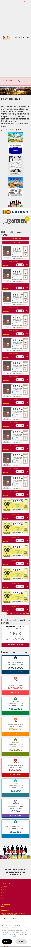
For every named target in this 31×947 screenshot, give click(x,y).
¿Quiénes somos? (5, 886)
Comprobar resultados (15, 645)
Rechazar (21, 942)
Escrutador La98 (5, 894)
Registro (3, 900)
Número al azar (16, 242)
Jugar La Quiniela (15, 774)
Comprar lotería (5, 887)
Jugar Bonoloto (15, 754)
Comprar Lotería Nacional (15, 836)
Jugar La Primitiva (15, 713)
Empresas (3, 892)
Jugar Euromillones (15, 672)
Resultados (3, 889)
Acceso (19, 37)
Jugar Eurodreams (15, 815)
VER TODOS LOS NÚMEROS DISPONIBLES (18, 613)
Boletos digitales (5, 897)
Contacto (3, 891)
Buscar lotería (16, 238)
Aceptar (6, 942)
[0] (24, 38)
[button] (2, 93)
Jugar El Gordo (15, 692)
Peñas (2, 895)
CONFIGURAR (5, 934)
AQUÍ (14, 936)
